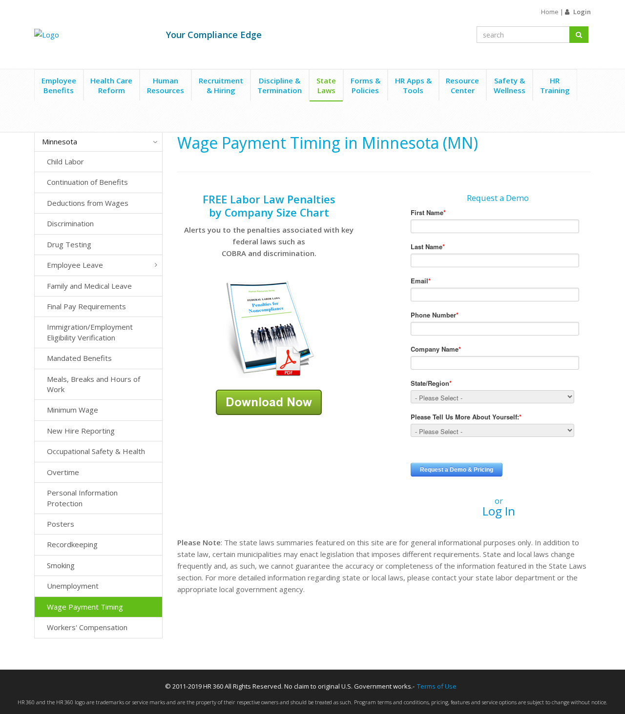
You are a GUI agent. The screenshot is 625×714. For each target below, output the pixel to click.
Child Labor (65, 161)
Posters (60, 524)
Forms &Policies (365, 85)
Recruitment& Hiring (221, 85)
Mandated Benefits (79, 358)
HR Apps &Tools (413, 85)
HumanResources (165, 85)
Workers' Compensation (87, 627)
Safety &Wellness (509, 85)
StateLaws (326, 85)
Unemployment (73, 586)
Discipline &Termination (279, 85)
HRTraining (555, 85)
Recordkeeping (72, 544)
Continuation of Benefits (87, 182)
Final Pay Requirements (86, 306)
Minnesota (59, 141)
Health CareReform (111, 85)
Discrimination (70, 223)
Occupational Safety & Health (96, 451)
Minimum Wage (72, 410)
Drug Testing (69, 244)
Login (582, 11)
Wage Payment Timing (85, 607)
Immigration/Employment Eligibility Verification (90, 332)
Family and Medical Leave (89, 286)
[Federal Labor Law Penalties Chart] (269, 328)
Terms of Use (437, 686)
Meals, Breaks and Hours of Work (93, 384)
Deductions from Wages (87, 203)
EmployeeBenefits (59, 85)
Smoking (61, 565)
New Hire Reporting (81, 431)
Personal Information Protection (82, 498)
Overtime (63, 472)
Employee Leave (75, 265)
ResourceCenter (462, 85)
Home (550, 11)
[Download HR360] (269, 401)
